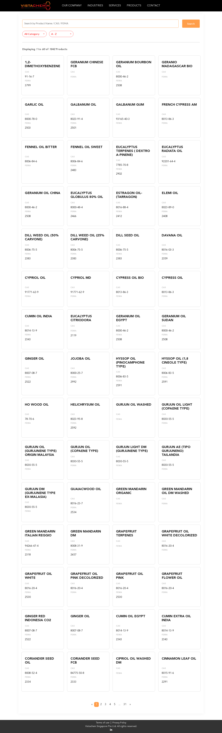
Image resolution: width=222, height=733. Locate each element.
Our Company (72, 5)
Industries (95, 5)
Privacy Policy (119, 723)
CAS (27, 72)
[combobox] (34, 34)
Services (115, 5)
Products (134, 5)
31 (125, 704)
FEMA (28, 81)
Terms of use (102, 723)
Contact (153, 5)
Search (191, 23)
